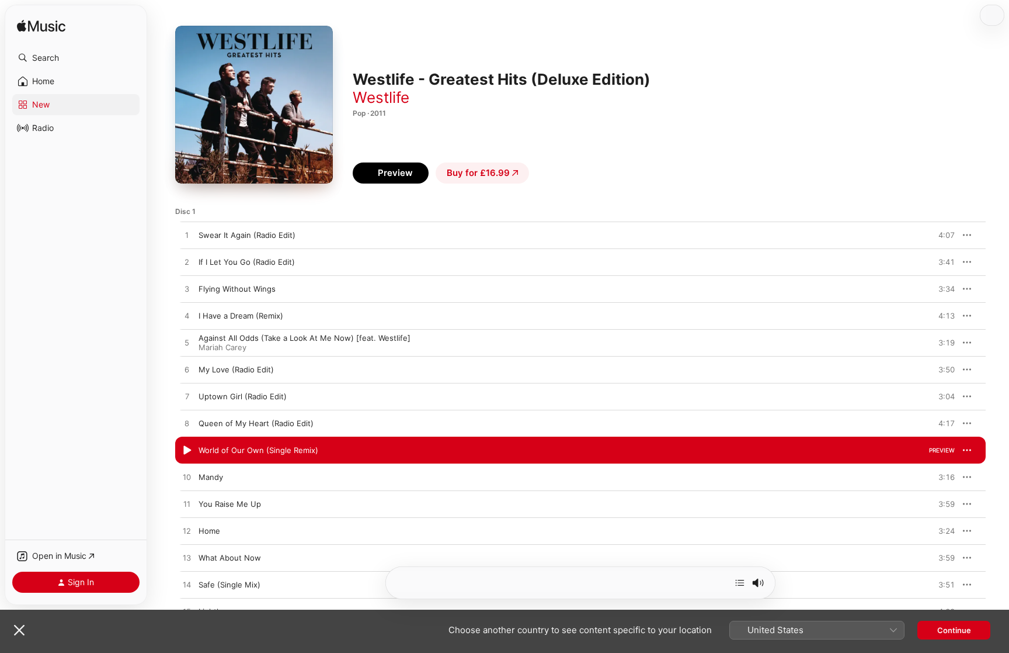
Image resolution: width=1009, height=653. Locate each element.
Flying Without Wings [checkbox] (237, 288)
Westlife (381, 97)
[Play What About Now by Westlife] (187, 558)
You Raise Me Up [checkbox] (230, 504)
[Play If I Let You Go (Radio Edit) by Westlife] (187, 262)
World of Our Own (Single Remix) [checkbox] (258, 450)
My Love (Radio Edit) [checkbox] (236, 369)
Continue (954, 630)
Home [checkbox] (209, 530)
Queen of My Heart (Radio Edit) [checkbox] (256, 423)
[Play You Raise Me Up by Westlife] (187, 504)
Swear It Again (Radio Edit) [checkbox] (247, 235)
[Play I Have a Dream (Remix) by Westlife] (187, 316)
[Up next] (740, 583)
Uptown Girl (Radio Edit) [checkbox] (243, 396)
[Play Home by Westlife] (187, 531)
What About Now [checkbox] (230, 557)
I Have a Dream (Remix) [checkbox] (241, 315)
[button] (76, 58)
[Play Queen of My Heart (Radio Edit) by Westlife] (187, 424)
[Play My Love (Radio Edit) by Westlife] (187, 370)
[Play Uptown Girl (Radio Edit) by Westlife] (187, 397)
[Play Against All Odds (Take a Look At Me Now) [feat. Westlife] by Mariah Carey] (187, 343)
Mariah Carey (222, 347)
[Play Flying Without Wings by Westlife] (187, 289)
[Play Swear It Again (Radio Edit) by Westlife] (187, 235)
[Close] (19, 630)
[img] (41, 26)
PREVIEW (942, 235)
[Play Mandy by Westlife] (187, 477)
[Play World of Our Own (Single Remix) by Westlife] (187, 450)
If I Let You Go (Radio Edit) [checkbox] (247, 262)
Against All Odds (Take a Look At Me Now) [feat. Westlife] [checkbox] (304, 338)
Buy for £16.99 (478, 172)
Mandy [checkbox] (211, 477)
